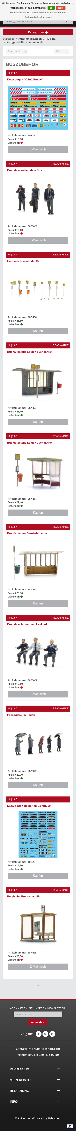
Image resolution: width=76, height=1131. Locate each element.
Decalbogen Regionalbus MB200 (29, 805)
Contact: (38, 1049)
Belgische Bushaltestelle (23, 896)
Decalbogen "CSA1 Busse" (25, 79)
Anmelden (37, 1022)
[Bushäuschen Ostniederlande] (38, 562)
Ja (51, 8)
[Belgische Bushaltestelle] (38, 925)
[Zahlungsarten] (70, 1126)
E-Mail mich (38, 149)
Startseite (8, 38)
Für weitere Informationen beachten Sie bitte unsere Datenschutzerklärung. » (38, 15)
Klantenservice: (38, 1055)
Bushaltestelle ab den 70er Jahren (30, 442)
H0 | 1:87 (51, 38)
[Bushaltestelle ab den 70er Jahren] (38, 471)
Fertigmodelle (15, 42)
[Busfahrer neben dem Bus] (38, 199)
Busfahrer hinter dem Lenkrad (27, 624)
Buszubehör (35, 42)
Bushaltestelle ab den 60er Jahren (30, 351)
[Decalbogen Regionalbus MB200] (38, 834)
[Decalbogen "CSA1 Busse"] (38, 108)
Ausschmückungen (30, 38)
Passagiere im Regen (21, 714)
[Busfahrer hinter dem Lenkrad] (38, 653)
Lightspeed (54, 1118)
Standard (14, 51)
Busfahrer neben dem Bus (24, 170)
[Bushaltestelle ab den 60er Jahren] (38, 380)
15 (57, 51)
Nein (60, 8)
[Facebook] (39, 1034)
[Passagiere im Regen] (38, 743)
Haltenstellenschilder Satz (24, 261)
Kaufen (38, 331)
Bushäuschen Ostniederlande (27, 533)
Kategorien (36, 32)
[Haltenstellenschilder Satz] (38, 289)
